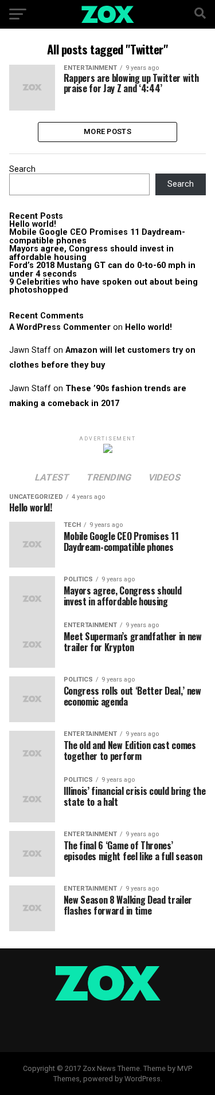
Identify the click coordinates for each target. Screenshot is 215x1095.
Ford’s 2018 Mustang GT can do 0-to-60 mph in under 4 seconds (102, 269)
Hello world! (32, 224)
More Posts (107, 131)
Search (22, 169)
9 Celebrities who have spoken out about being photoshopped (103, 286)
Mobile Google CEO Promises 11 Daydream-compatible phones (97, 236)
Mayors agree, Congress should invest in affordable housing (91, 253)
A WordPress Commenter (60, 327)
